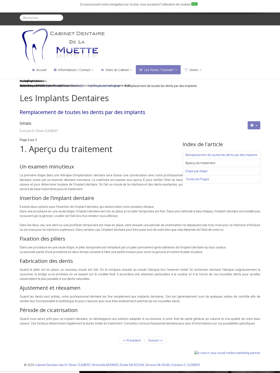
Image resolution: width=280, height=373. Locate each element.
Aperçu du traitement (200, 163)
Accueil (41, 70)
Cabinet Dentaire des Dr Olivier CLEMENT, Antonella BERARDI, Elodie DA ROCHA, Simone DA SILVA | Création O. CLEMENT (118, 365)
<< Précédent (131, 340)
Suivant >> (155, 340)
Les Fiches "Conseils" (159, 70)
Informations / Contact (74, 70)
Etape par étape (197, 171)
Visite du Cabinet (117, 70)
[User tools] (254, 125)
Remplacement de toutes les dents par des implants (221, 155)
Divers (193, 70)
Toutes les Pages (197, 179)
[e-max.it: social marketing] (227, 352)
